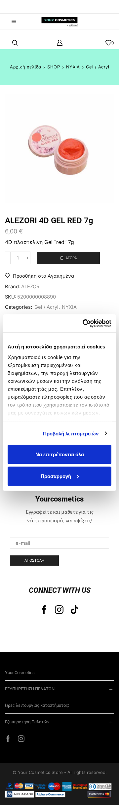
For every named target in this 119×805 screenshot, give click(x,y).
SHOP (53, 66)
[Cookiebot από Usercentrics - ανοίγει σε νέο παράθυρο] (84, 323)
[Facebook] (44, 609)
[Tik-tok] (74, 609)
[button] (15, 7)
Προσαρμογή (56, 476)
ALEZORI (31, 287)
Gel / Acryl (97, 66)
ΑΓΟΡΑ (71, 258)
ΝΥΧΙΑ (73, 66)
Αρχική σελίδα (25, 66)
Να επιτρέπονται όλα (59, 454)
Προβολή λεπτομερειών (71, 433)
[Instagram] (59, 609)
